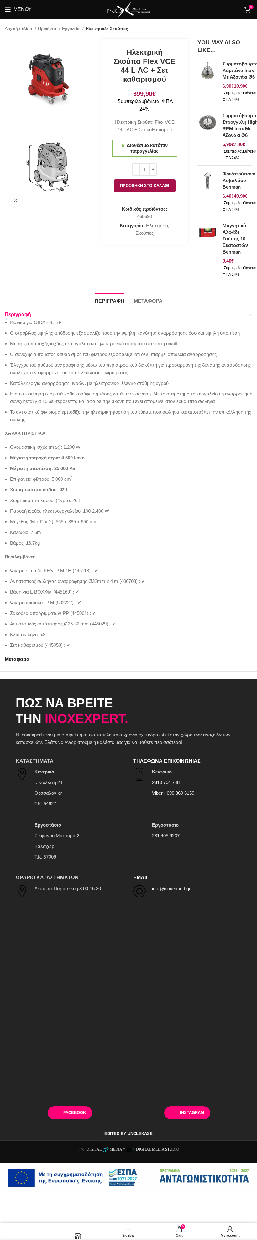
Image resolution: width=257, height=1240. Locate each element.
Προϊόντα (47, 28)
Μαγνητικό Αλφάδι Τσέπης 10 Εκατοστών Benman (235, 238)
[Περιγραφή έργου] (128, 1177)
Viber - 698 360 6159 (173, 793)
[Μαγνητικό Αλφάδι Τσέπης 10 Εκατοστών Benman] (207, 249)
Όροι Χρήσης (207, 1091)
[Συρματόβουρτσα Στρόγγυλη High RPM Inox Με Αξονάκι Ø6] (207, 136)
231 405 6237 (166, 835)
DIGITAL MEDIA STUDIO (157, 1149)
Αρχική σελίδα (19, 28)
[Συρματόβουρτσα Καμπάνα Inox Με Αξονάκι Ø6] (207, 81)
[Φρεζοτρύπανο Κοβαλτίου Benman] (207, 191)
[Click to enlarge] (15, 200)
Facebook (74, 1112)
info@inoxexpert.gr (171, 888)
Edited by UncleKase (128, 1133)
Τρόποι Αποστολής (128, 1091)
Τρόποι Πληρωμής (50, 1091)
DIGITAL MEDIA (104, 1149)
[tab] (109, 300)
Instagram (192, 1112)
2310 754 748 (166, 782)
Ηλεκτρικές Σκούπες (107, 28)
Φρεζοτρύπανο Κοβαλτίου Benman (239, 180)
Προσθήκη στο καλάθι (144, 185)
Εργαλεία (71, 28)
